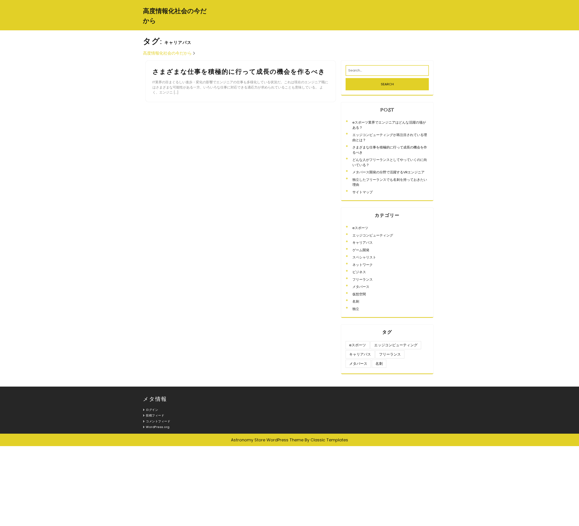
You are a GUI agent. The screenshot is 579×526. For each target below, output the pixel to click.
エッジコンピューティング (372, 235)
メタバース (360, 286)
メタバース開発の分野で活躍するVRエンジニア (388, 172)
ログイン (152, 410)
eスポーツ (360, 227)
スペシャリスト (364, 257)
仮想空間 (359, 294)
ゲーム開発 (360, 250)
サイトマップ (362, 192)
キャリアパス (362, 242)
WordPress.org (158, 427)
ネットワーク (362, 264)
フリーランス (362, 279)
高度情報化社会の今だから (167, 53)
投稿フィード (155, 415)
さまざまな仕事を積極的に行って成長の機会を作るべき (238, 72)
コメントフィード (158, 421)
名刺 (355, 301)
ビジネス (359, 272)
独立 (355, 308)
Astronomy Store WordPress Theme (267, 440)
